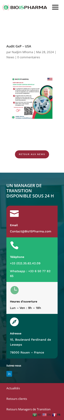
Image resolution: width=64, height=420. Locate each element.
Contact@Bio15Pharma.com (30, 231)
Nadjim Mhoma (22, 52)
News (10, 57)
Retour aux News (32, 154)
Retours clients (16, 399)
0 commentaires (28, 57)
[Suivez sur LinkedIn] (9, 374)
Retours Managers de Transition (28, 409)
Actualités (13, 388)
